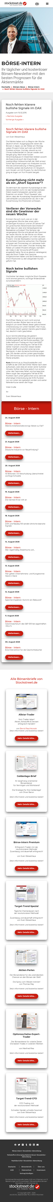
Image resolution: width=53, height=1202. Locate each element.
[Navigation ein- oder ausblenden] (47, 3)
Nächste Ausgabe (14, 116)
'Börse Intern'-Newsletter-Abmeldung (26, 1151)
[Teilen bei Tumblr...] (26, 1145)
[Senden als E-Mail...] (37, 1145)
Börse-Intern (34, 87)
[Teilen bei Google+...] (23, 1145)
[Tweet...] (19, 1145)
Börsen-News (19, 87)
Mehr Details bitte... (26, 738)
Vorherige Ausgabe (14, 120)
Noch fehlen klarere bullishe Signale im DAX (24, 89)
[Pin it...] (30, 1145)
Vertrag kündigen (26, 1173)
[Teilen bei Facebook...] (15, 1145)
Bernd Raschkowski (28, 728)
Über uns (41, 1167)
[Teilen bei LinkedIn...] (34, 1145)
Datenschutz (26, 1170)
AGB (12, 1170)
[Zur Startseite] (17, 4)
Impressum (41, 1170)
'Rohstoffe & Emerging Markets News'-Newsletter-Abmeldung (26, 1156)
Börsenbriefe (26, 1167)
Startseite (5, 87)
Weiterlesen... (14, 433)
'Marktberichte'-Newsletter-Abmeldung (26, 1161)
